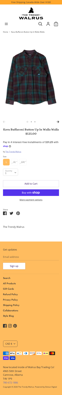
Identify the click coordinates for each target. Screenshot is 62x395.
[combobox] (10, 172)
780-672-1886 (10, 382)
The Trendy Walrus (13, 151)
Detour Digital (51, 387)
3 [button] (34, 121)
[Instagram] (10, 325)
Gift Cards (8, 289)
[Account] (48, 22)
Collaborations (10, 310)
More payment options (31, 199)
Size (4, 156)
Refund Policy (10, 294)
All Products (9, 283)
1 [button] (27, 122)
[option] (31, 77)
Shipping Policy (11, 305)
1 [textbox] (5, 173)
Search (6, 278)
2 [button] (31, 121)
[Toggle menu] (6, 24)
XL (14, 162)
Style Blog (8, 316)
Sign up (14, 266)
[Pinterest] (15, 325)
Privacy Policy (10, 299)
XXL (23, 162)
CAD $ (8, 343)
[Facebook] (5, 325)
